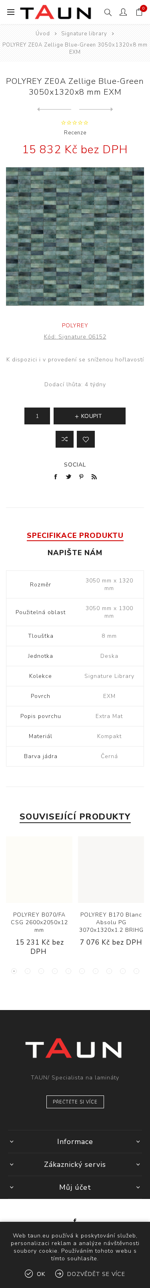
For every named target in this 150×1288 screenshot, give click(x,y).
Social (75, 465)
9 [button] (122, 971)
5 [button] (68, 971)
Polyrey (75, 325)
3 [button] (41, 971)
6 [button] (82, 971)
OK (41, 1274)
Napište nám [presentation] (75, 553)
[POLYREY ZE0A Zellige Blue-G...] (54, 109)
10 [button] (136, 971)
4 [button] (54, 971)
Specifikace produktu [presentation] (75, 535)
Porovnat (65, 439)
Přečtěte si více (75, 1102)
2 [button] (27, 971)
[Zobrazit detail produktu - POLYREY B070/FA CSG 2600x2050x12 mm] (39, 869)
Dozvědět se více (96, 1274)
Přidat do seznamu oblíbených (86, 439)
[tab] (75, 535)
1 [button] (14, 971)
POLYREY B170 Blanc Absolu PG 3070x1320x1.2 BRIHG (111, 922)
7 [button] (95, 971)
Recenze (75, 132)
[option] (39, 902)
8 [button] (109, 971)
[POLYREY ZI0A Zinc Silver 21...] (96, 109)
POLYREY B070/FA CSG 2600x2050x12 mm (39, 922)
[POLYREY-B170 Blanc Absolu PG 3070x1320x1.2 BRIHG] (111, 869)
